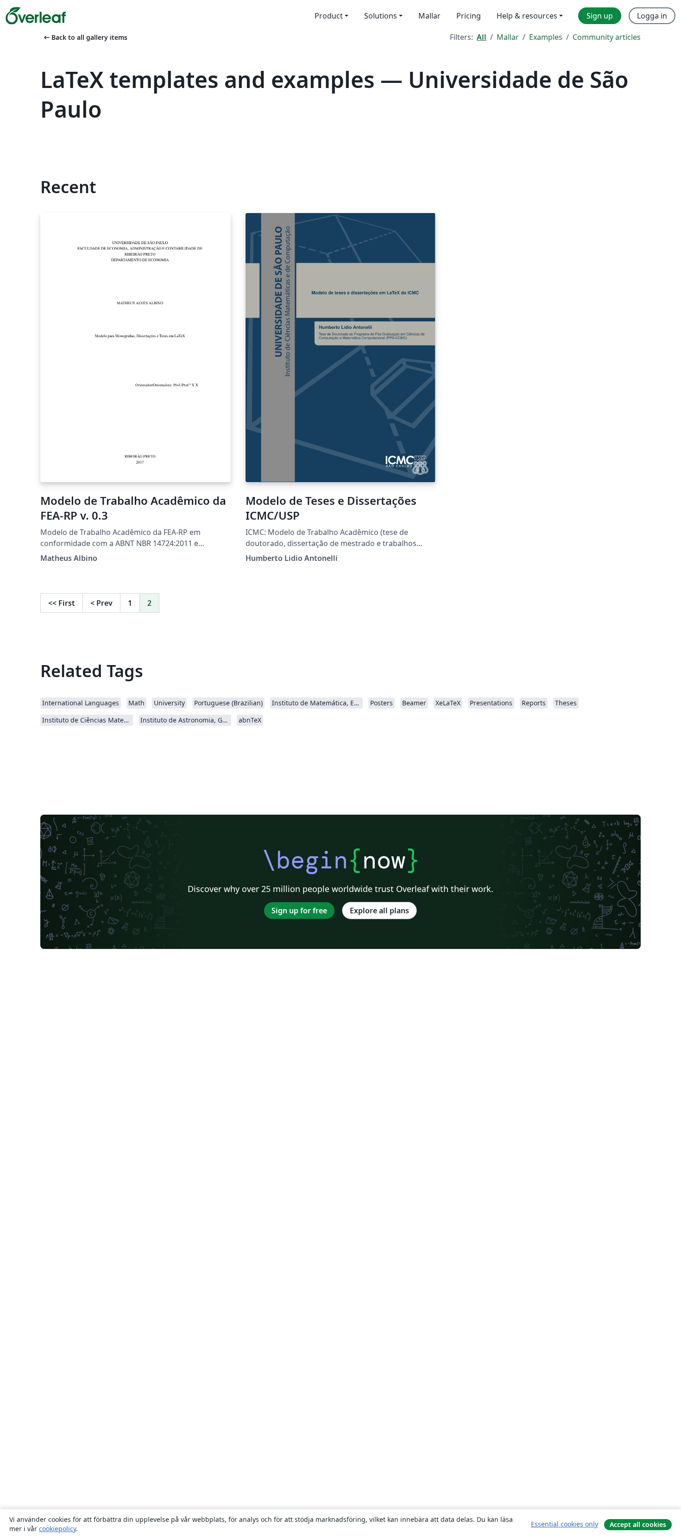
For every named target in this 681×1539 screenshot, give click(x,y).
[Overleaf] (36, 15)
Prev (101, 603)
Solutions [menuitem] (380, 16)
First (61, 603)
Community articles (607, 37)
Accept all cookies (638, 1524)
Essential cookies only (564, 1524)
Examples (545, 37)
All (481, 37)
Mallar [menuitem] (429, 16)
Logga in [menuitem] (652, 16)
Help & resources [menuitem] (527, 16)
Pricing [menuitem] (468, 16)
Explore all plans (379, 910)
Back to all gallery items (84, 37)
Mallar (508, 37)
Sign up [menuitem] (599, 16)
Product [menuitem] (329, 16)
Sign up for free (299, 910)
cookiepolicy (57, 1528)
